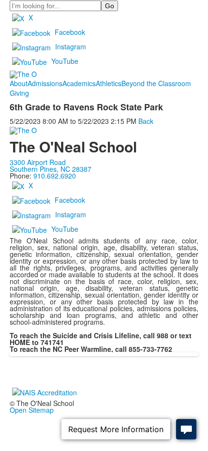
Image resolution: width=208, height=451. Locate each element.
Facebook (70, 32)
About (19, 83)
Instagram (70, 46)
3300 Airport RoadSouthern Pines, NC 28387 (50, 165)
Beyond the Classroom (156, 83)
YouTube (64, 61)
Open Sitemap (32, 410)
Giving (19, 93)
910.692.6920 (54, 175)
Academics (79, 83)
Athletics (108, 83)
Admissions (45, 83)
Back (145, 121)
